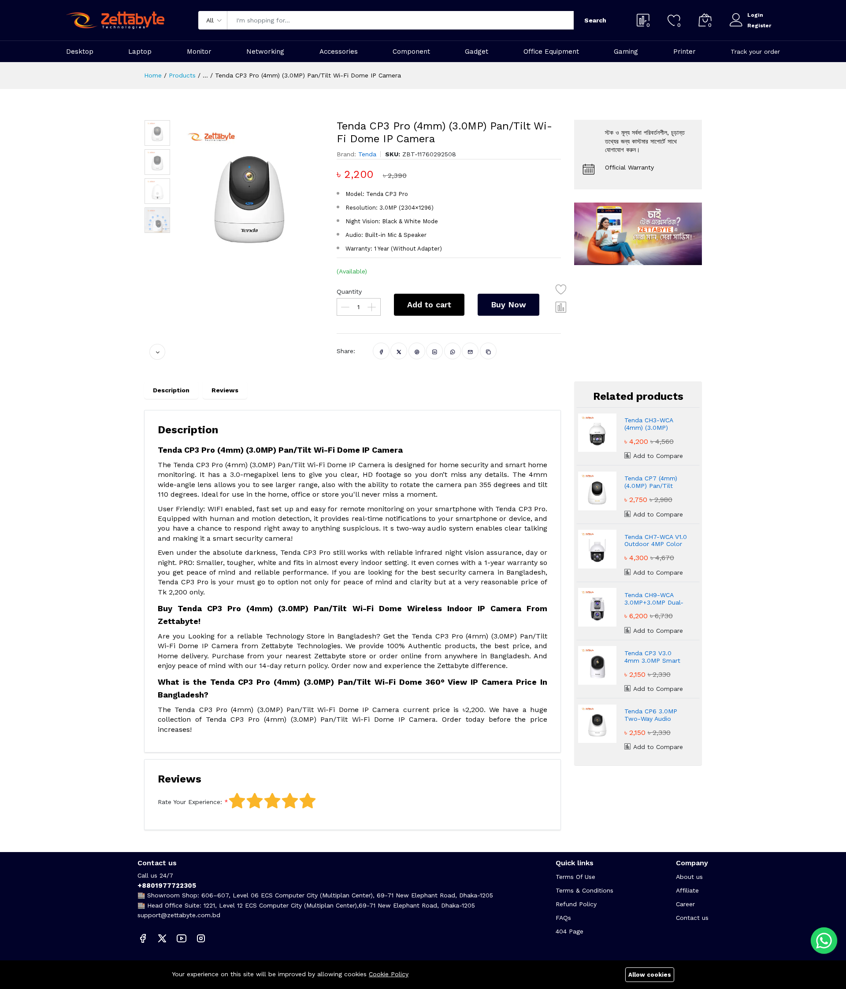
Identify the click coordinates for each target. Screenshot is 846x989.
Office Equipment (551, 51)
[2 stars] (254, 801)
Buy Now (508, 304)
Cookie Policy (388, 974)
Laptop (140, 51)
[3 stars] (272, 801)
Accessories (338, 51)
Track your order (755, 51)
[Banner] (638, 233)
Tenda (367, 154)
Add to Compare (657, 455)
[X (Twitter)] (162, 938)
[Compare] (561, 307)
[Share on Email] (470, 350)
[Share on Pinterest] (417, 350)
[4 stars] (290, 801)
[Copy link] (488, 351)
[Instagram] (201, 938)
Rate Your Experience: (190, 801)
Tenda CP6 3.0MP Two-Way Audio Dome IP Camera (650, 715)
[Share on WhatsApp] (453, 350)
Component (411, 51)
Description (171, 390)
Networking (265, 51)
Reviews (225, 390)
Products (182, 75)
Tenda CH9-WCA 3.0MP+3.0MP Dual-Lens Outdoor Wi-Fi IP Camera (653, 598)
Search (595, 20)
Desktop (79, 51)
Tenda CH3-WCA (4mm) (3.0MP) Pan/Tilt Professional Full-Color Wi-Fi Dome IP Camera (655, 424)
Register (759, 25)
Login (755, 15)
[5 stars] (307, 801)
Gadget (476, 51)
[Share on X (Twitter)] (399, 350)
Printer (684, 51)
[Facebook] (142, 938)
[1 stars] (237, 801)
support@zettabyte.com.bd (178, 915)
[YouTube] (181, 938)
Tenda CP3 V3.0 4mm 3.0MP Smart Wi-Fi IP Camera (652, 656)
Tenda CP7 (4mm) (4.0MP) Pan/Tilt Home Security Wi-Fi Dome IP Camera (655, 482)
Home (153, 75)
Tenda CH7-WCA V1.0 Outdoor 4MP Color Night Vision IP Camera (655, 540)
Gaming (626, 51)
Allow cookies (649, 974)
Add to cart (429, 304)
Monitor (199, 51)
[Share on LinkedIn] (435, 350)
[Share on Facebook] (381, 350)
